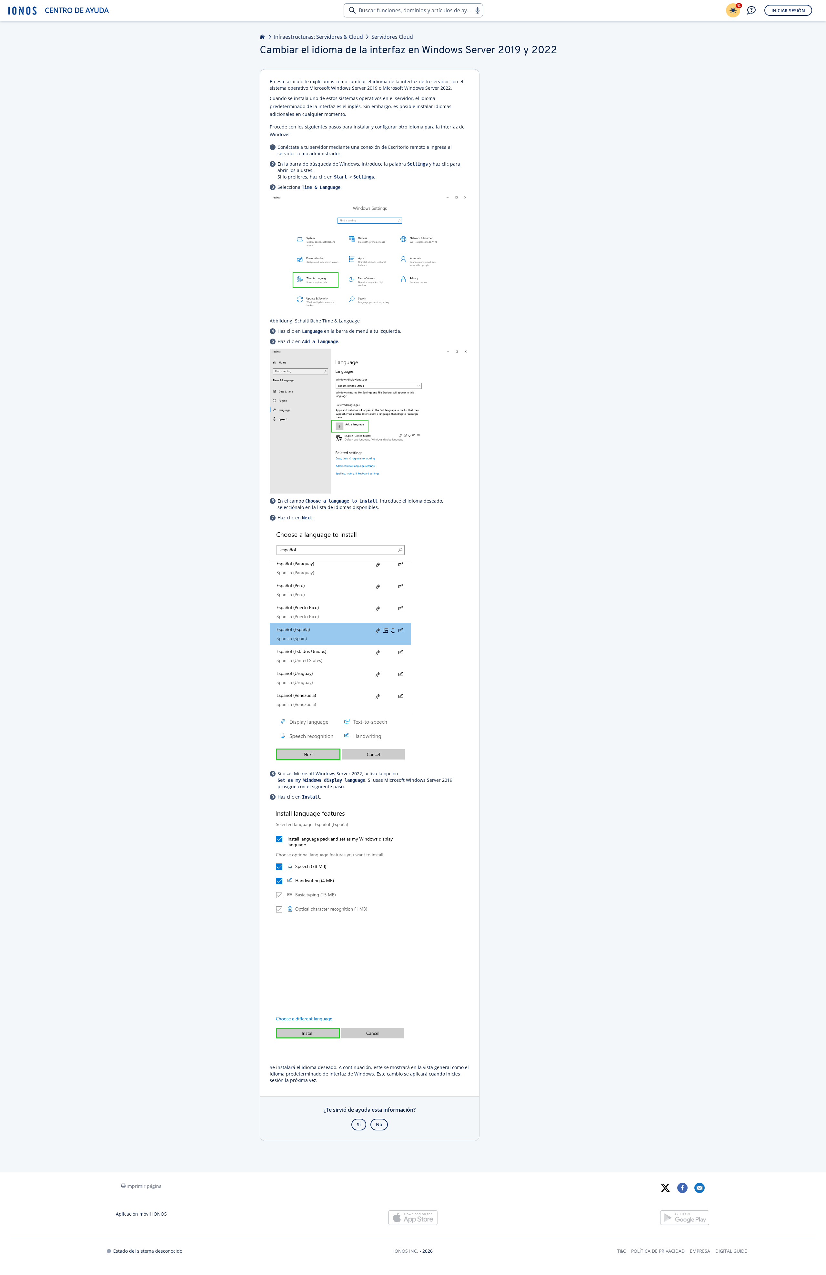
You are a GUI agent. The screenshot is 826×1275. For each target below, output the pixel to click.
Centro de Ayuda (77, 10)
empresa (700, 1251)
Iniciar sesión (788, 10)
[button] (477, 10)
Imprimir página (144, 1186)
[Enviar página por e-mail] (699, 1188)
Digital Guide (731, 1251)
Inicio (263, 37)
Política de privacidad (658, 1251)
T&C (621, 1251)
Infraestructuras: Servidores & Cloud (318, 37)
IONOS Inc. (405, 1251)
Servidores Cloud (392, 37)
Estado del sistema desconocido (147, 1251)
